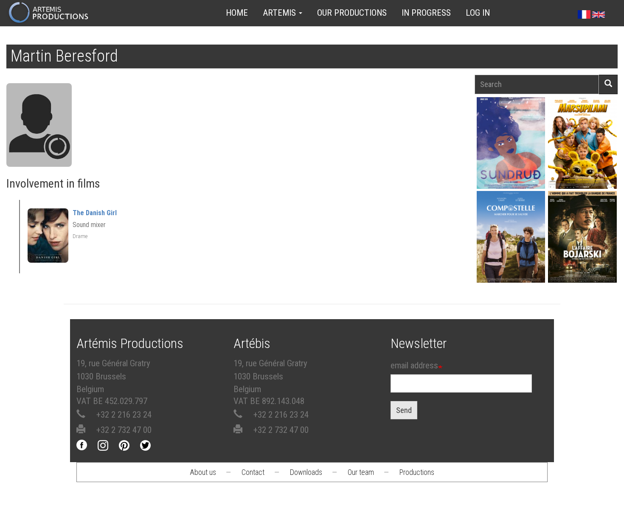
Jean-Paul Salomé (582, 245)
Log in (478, 13)
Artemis (280, 13)
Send (404, 410)
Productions (416, 472)
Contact (253, 472)
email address (414, 365)
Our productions (352, 13)
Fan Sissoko (511, 143)
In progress (426, 13)
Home (237, 13)
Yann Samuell (511, 245)
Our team (361, 472)
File (514, 122)
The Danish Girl (95, 213)
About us (203, 472)
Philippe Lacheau (582, 151)
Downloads (306, 472)
